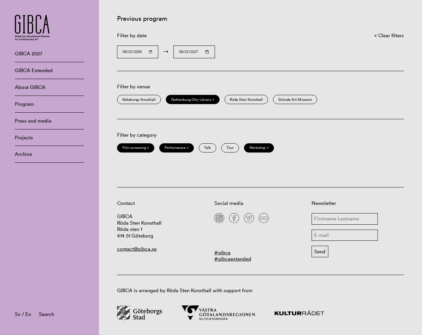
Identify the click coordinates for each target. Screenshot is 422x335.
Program (24, 104)
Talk (207, 147)
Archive (23, 154)
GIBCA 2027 (29, 53)
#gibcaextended (232, 259)
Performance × (177, 147)
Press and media (33, 121)
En (28, 314)
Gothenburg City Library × (192, 99)
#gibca (222, 252)
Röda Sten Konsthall (246, 99)
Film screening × (135, 147)
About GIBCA (30, 87)
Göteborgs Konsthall (139, 99)
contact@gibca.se (137, 249)
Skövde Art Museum (295, 99)
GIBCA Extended (34, 70)
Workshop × (259, 147)
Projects (24, 137)
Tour (230, 147)
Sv (17, 314)
